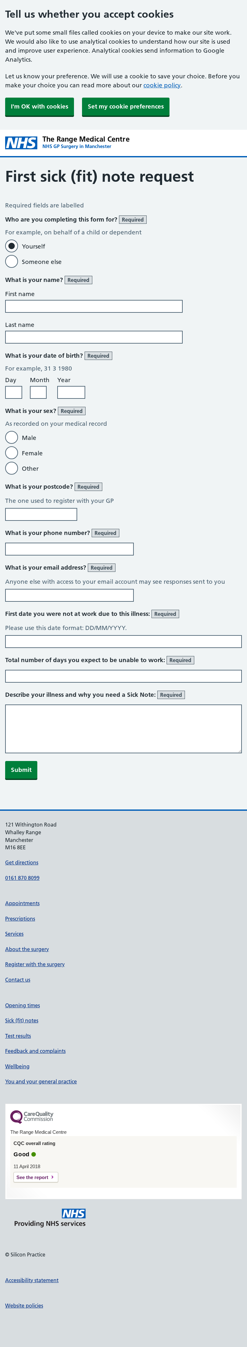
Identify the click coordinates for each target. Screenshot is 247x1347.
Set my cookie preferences (126, 106)
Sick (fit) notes (21, 1020)
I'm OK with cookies (39, 106)
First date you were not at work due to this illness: (90, 613)
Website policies (24, 1305)
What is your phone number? (60, 533)
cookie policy (162, 85)
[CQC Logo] (31, 1122)
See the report (32, 1177)
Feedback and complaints (35, 1051)
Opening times (22, 1005)
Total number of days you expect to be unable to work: (98, 660)
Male (29, 438)
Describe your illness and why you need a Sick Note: (93, 694)
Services (14, 934)
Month (40, 380)
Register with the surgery (35, 964)
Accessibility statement (32, 1280)
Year (63, 380)
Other (30, 468)
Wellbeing (17, 1066)
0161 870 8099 (22, 878)
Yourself (33, 246)
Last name (19, 324)
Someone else (42, 262)
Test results (18, 1036)
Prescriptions (20, 918)
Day (10, 380)
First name (20, 294)
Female (32, 453)
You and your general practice (41, 1081)
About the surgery (27, 949)
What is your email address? (59, 567)
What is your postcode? (52, 486)
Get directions (21, 862)
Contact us (17, 979)
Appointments (22, 903)
